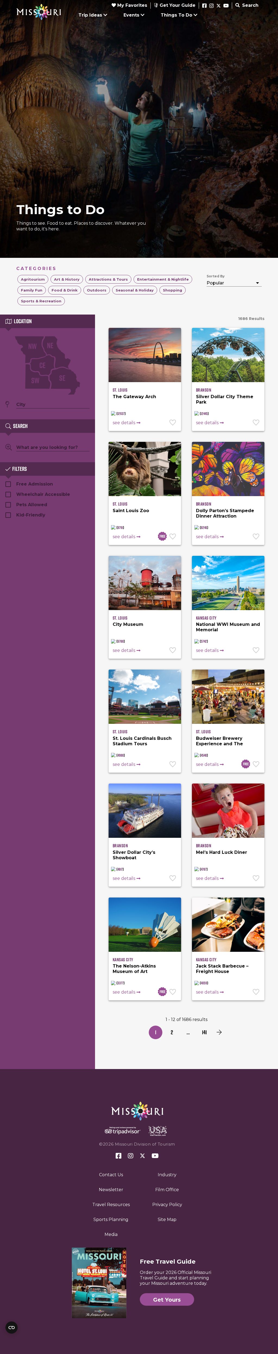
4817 (120, 869)
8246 (204, 527)
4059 (204, 983)
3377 (121, 983)
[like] (173, 423)
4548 (204, 755)
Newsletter (111, 1189)
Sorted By (216, 276)
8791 (120, 527)
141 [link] (204, 1032)
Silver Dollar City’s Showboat (134, 855)
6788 (121, 641)
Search (249, 5)
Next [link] (219, 1032)
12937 (121, 413)
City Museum (128, 624)
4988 (121, 755)
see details (124, 422)
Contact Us (111, 1174)
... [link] (188, 1032)
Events (131, 15)
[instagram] (211, 6)
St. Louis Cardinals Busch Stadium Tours (142, 741)
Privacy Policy (167, 1204)
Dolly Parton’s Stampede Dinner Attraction (225, 513)
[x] (218, 6)
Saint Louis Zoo (131, 510)
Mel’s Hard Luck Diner (221, 852)
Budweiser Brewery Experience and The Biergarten (219, 744)
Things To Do (176, 15)
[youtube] (226, 6)
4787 (204, 869)
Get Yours (167, 1299)
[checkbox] (32, 279)
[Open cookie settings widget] (11, 1327)
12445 (204, 413)
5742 (204, 641)
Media (111, 1234)
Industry (167, 1174)
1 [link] (155, 1032)
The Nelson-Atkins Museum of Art (134, 968)
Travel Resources (111, 1204)
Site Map (167, 1219)
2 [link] (172, 1032)
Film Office (167, 1189)
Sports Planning (110, 1219)
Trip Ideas (90, 15)
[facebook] (204, 6)
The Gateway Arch (134, 396)
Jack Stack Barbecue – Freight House (222, 968)
